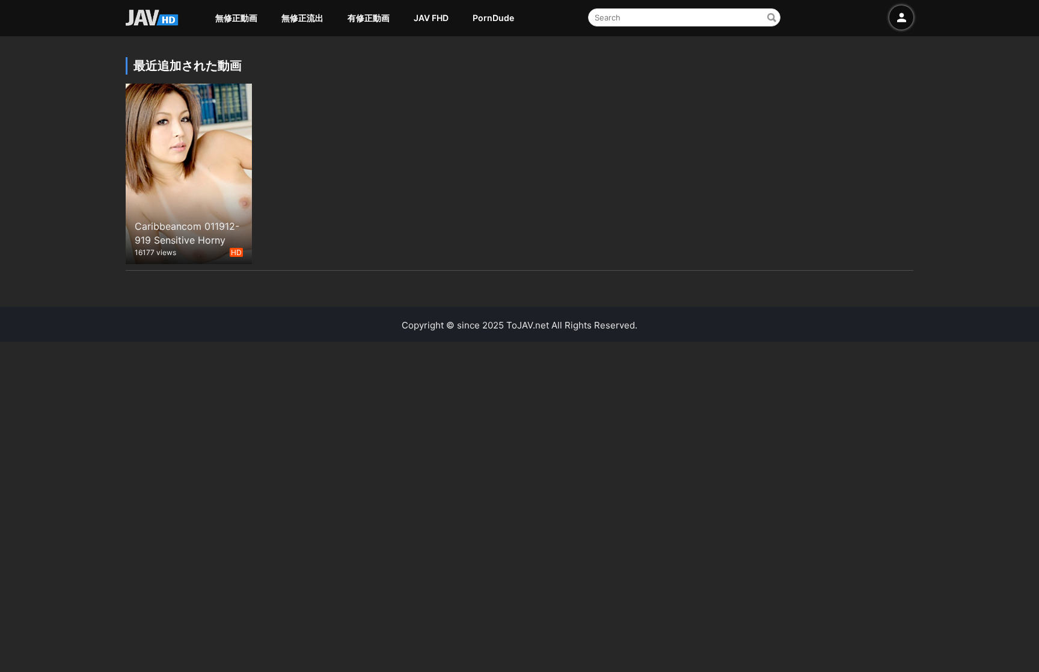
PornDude (493, 18)
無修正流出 (302, 18)
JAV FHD (431, 18)
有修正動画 (369, 18)
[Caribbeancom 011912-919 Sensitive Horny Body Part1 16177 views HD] (189, 172)
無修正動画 (236, 18)
